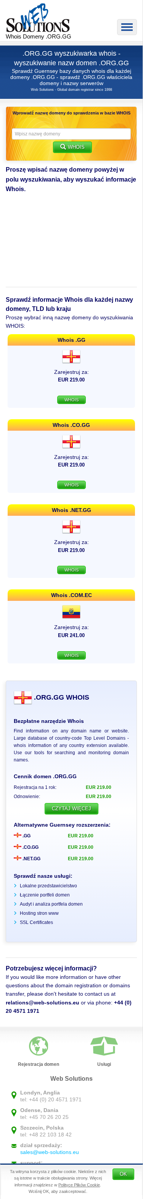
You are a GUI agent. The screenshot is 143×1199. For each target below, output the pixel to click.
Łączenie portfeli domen (45, 895)
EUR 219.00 (80, 835)
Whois (76, 147)
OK (123, 1174)
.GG (26, 835)
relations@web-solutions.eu (42, 1002)
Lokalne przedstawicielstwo (48, 885)
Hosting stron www (39, 913)
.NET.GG (30, 858)
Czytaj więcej (71, 808)
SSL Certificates (36, 922)
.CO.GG (30, 847)
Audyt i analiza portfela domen (51, 904)
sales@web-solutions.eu (49, 1152)
